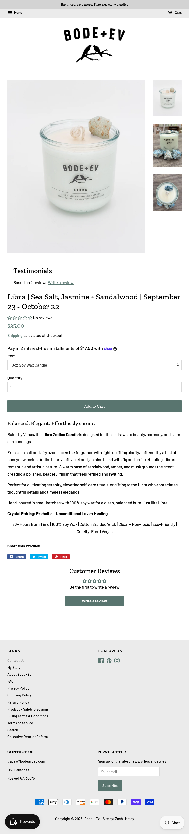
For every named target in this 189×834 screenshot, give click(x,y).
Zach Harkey (124, 819)
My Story (13, 667)
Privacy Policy (18, 688)
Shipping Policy (19, 695)
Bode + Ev (91, 819)
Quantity (14, 377)
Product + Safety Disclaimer (28, 709)
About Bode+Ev (19, 674)
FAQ (10, 681)
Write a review (61, 282)
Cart (178, 13)
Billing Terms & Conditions (27, 716)
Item (11, 355)
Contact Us (15, 660)
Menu (17, 12)
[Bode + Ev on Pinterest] (109, 661)
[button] (19, 317)
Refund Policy (18, 702)
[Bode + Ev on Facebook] (101, 661)
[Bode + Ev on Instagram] (117, 661)
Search (12, 730)
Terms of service (20, 723)
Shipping (15, 335)
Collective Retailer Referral (27, 737)
